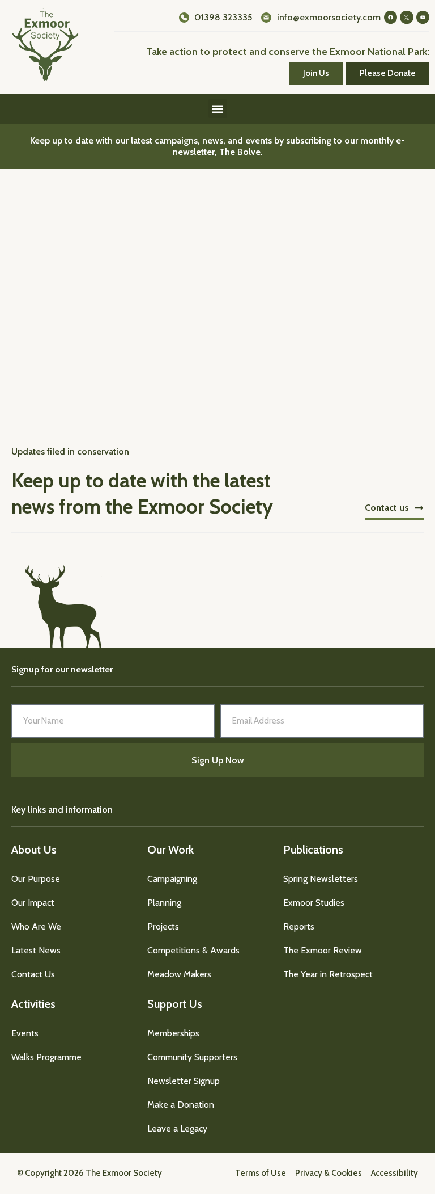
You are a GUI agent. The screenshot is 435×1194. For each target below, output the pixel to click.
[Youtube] (422, 17)
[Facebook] (390, 17)
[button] (217, 108)
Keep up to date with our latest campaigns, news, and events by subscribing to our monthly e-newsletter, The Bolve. (217, 146)
